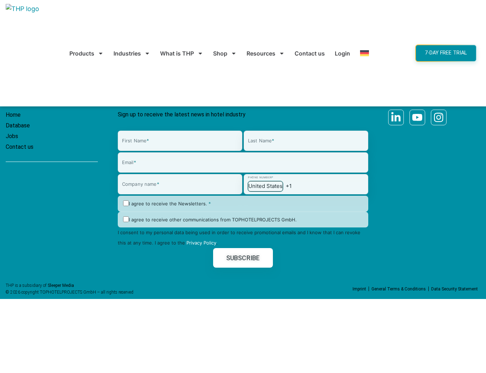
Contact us (310, 53)
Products (81, 53)
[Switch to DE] (364, 53)
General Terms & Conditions (398, 289)
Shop (220, 53)
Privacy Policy (201, 243)
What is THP (177, 53)
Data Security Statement (454, 289)
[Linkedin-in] (396, 117)
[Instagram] (439, 117)
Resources (261, 53)
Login (342, 53)
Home (13, 114)
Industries (127, 53)
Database (18, 125)
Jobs (12, 136)
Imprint (359, 289)
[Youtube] (417, 117)
